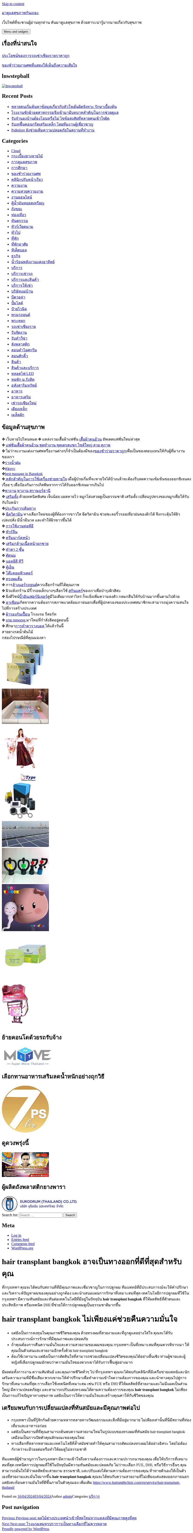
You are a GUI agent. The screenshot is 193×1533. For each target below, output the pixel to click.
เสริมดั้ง (12, 497)
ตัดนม (11, 555)
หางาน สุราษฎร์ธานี (33, 491)
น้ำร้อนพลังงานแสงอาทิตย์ (33, 262)
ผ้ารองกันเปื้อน (18, 614)
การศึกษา (19, 168)
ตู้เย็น (10, 567)
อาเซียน (12, 602)
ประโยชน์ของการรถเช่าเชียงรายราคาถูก (35, 56)
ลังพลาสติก (20, 344)
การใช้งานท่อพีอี (19, 526)
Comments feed (23, 1244)
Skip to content (13, 4)
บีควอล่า (18, 297)
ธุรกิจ (15, 256)
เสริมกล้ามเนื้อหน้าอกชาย (27, 544)
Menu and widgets (16, 31)
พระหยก (18, 321)
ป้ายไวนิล (19, 309)
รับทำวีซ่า (19, 338)
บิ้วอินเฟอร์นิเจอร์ (33, 597)
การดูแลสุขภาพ (24, 162)
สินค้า (16, 362)
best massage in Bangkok (24, 474)
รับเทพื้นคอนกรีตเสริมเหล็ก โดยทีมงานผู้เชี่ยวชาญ (52, 124)
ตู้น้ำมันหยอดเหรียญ (27, 203)
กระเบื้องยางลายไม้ (27, 156)
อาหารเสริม (21, 397)
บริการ (16, 268)
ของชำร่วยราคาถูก (110, 451)
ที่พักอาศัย (19, 244)
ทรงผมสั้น (14, 579)
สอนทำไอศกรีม (24, 350)
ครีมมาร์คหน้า (18, 538)
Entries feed (20, 1240)
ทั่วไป (15, 232)
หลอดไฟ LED (22, 374)
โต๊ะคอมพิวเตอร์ (19, 573)
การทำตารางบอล (30, 626)
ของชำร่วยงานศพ (26, 174)
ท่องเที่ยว (18, 215)
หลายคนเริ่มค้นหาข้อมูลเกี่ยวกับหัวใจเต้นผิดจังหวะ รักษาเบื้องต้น (64, 107)
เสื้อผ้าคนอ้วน (90, 439)
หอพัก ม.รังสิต (22, 379)
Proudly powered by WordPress (25, 1529)
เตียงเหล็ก (19, 409)
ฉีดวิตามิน (14, 514)
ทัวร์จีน (11, 532)
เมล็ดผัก (17, 415)
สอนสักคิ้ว (19, 356)
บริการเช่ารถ (22, 274)
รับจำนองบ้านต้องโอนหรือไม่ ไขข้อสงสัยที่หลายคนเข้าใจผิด (60, 118)
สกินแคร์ (75, 591)
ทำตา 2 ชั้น (15, 550)
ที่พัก (15, 238)
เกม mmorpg (16, 620)
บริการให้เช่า (22, 285)
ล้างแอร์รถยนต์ (24, 585)
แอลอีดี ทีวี (14, 561)
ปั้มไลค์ (17, 303)
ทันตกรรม (19, 221)
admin (67, 1496)
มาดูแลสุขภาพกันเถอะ (20, 13)
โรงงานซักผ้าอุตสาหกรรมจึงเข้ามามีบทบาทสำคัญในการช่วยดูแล (65, 113)
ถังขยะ (16, 209)
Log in (16, 1235)
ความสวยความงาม (27, 191)
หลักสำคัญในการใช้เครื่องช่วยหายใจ (36, 479)
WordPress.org (22, 1248)
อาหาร (17, 391)
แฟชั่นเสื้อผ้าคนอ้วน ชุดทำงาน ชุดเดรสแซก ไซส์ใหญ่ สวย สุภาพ (58, 445)
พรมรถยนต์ (20, 315)
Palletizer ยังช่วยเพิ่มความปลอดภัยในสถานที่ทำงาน (52, 130)
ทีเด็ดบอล (19, 250)
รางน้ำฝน (12, 463)
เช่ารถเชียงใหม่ (23, 403)
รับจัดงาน (19, 332)
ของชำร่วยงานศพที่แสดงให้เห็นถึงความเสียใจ (39, 65)
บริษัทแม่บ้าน (22, 291)
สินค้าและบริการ (25, 368)
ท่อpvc (10, 469)
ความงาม (19, 185)
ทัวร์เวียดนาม (22, 227)
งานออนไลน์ (21, 197)
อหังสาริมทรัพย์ (24, 385)
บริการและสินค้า (25, 280)
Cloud (15, 151)
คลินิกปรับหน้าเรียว (27, 180)
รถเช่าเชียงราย (23, 327)
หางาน (10, 491)
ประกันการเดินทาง (20, 508)
